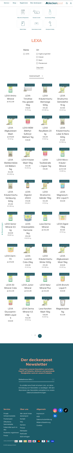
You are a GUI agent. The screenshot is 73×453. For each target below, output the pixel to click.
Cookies (39, 425)
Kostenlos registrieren (11, 432)
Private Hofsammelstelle (9, 415)
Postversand (8, 419)
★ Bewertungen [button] (2, 229)
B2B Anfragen (25, 436)
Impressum (40, 413)
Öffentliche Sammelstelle (8, 423)
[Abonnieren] (52, 379)
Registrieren (24, 3)
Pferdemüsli (43, 63)
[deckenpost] (54, 3)
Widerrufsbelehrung (43, 422)
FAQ (21, 422)
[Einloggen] (71, 3)
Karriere (23, 425)
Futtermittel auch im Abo (10, 428)
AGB (38, 416)
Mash (40, 60)
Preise (6, 435)
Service (6, 3)
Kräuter (41, 57)
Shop (14, 3)
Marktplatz (23, 431)
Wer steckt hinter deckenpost (26, 415)
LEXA (27, 54)
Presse (22, 428)
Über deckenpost (35, 3)
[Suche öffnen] (67, 3)
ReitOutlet (23, 434)
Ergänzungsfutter (45, 54)
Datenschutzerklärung (44, 419)
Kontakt (22, 419)
